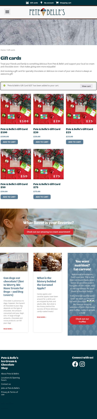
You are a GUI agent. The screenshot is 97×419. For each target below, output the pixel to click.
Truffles (9, 403)
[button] (7, 12)
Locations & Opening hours (10, 378)
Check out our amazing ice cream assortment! (48, 232)
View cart (86, 86)
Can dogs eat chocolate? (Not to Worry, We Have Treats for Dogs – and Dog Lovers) (14, 286)
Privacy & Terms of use (9, 393)
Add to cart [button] (9, 142)
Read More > (8, 329)
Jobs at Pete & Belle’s (10, 388)
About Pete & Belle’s (10, 373)
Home (3, 50)
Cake (3, 403)
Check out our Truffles (82, 320)
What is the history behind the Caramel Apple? (46, 283)
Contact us (6, 384)
